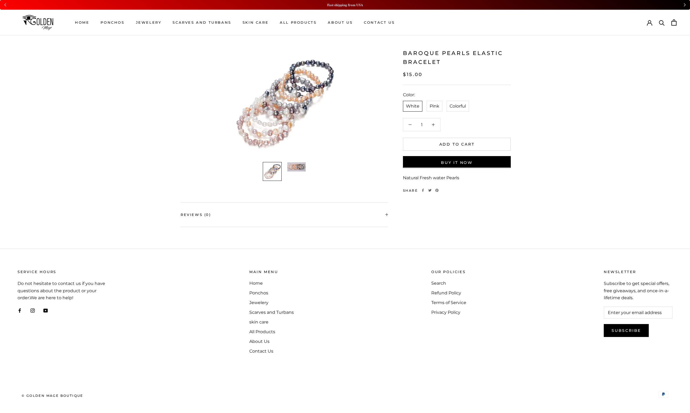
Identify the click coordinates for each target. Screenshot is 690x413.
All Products (298, 22)
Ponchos (112, 22)
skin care (255, 22)
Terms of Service (448, 302)
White (412, 105)
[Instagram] (32, 310)
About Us (340, 22)
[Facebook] (423, 190)
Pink (434, 105)
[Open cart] (674, 22)
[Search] (662, 22)
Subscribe (626, 330)
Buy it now (457, 162)
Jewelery (148, 22)
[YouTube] (45, 310)
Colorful (458, 105)
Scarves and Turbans (201, 22)
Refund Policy (446, 292)
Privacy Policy (445, 312)
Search (438, 283)
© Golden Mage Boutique (52, 396)
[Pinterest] (437, 190)
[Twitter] (430, 190)
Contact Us (379, 22)
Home (82, 22)
